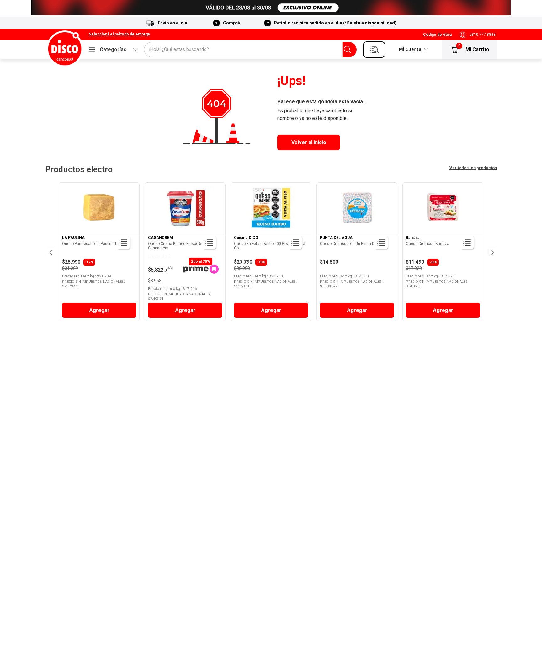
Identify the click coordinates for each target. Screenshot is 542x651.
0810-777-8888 (483, 34)
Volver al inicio (308, 142)
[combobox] (250, 49)
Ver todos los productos (473, 167)
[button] (119, 34)
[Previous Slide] (50, 251)
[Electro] (271, 7)
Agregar (99, 310)
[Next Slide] (492, 251)
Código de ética (437, 34)
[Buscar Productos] (348, 49)
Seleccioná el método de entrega (119, 34)
